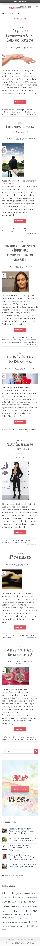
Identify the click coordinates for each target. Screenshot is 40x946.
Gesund (24, 898)
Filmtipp (5, 898)
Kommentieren (32, 114)
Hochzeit (32, 901)
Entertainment (20, 440)
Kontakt (30, 940)
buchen (4, 542)
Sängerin (22, 922)
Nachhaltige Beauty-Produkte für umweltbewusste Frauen (22, 839)
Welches (13, 114)
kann (19, 112)
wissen (4, 929)
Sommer (11, 922)
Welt (36, 926)
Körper (21, 911)
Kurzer (27, 231)
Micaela (15, 542)
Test (26, 922)
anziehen (31, 737)
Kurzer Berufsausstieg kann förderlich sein (20, 129)
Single (4, 922)
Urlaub (16, 926)
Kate (35, 907)
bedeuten (5, 112)
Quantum (22, 914)
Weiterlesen (20, 102)
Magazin (12, 13)
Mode (20, 646)
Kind (6, 911)
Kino (16, 911)
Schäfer (26, 542)
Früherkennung (15, 340)
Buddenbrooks (29, 894)
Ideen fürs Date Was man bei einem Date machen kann (20, 359)
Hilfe (24, 902)
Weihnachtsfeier (18, 739)
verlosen (30, 926)
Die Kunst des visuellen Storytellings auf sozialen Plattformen (19, 848)
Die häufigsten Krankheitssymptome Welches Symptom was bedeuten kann (20, 36)
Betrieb (4, 739)
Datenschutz (11, 940)
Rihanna (28, 914)
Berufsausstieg (7, 231)
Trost (12, 926)
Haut (20, 902)
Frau (10, 898)
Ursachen (22, 926)
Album (6, 893)
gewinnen (32, 897)
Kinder (11, 911)
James (20, 907)
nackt (20, 542)
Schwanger (8, 917)
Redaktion (22, 49)
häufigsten (13, 112)
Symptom (5, 114)
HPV (33, 635)
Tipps (32, 922)
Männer (14, 914)
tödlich (8, 638)
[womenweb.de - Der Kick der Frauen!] (20, 7)
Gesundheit (20, 27)
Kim (3, 911)
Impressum (22, 940)
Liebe (20, 353)
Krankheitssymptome (29, 112)
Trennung (5, 926)
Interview (9, 906)
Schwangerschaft (20, 918)
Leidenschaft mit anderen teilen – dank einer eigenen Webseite (23, 865)
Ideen (34, 429)
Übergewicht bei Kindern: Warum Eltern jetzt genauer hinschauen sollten (21, 831)
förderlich (16, 231)
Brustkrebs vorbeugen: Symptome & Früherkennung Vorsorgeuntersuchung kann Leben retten (20, 252)
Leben (28, 340)
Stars (16, 922)
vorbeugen (15, 342)
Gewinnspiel (9, 901)
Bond (20, 893)
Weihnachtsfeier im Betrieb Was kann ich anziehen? (20, 652)
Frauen (16, 897)
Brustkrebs (5, 340)
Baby (14, 893)
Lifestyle (20, 123)
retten (33, 340)
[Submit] (36, 751)
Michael (4, 914)
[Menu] (37, 7)
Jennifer (28, 907)
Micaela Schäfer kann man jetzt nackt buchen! (20, 447)
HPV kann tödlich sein (20, 557)
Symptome (6, 342)
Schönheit (29, 918)
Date (30, 429)
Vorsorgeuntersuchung (27, 342)
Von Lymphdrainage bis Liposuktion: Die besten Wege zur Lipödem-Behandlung (21, 857)
